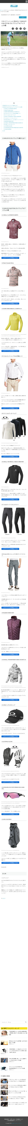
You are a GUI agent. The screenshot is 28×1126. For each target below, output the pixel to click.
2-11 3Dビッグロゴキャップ (9, 124)
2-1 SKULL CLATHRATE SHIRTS (10, 108)
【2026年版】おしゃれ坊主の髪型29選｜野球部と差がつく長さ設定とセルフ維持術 (18, 1033)
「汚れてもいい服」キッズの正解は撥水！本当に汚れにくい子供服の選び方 (17, 1080)
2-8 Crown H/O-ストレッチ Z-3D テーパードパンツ (13, 119)
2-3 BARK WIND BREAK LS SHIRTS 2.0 (11, 111)
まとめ (3, 130)
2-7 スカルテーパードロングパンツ (10, 118)
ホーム (1, 10)
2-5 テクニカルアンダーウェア (10, 114)
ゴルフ (22, 17)
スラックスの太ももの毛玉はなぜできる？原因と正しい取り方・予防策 (17, 1097)
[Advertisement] (14, 85)
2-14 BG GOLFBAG (7, 129)
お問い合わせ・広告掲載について (16, 1119)
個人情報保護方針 (11, 1120)
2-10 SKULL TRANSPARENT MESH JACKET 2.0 (13, 122)
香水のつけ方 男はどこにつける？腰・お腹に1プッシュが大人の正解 (17, 1092)
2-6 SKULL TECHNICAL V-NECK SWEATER (12, 116)
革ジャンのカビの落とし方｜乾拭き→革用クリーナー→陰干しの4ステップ (17, 1103)
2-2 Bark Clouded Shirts (8, 110)
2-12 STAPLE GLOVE (8, 126)
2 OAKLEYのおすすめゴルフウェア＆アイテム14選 (12, 107)
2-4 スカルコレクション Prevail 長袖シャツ (12, 113)
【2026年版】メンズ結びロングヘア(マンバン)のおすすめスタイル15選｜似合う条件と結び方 (18, 1051)
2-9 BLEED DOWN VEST (8, 121)
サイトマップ (18, 1120)
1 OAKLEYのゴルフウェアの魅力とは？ (10, 105)
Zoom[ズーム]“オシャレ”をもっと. (17, 1123)
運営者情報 (6, 1119)
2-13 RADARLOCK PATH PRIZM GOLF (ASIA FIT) (13, 127)
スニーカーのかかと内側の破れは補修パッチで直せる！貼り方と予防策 (17, 1086)
